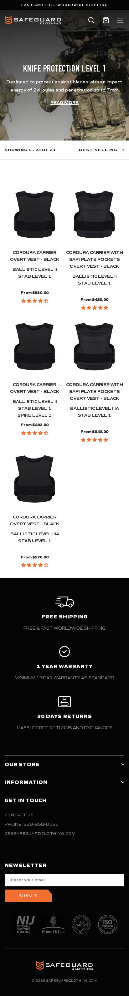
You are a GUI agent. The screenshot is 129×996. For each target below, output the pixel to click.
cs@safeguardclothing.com (40, 833)
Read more (64, 102)
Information (26, 782)
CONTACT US (19, 814)
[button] (34, 301)
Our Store (22, 764)
